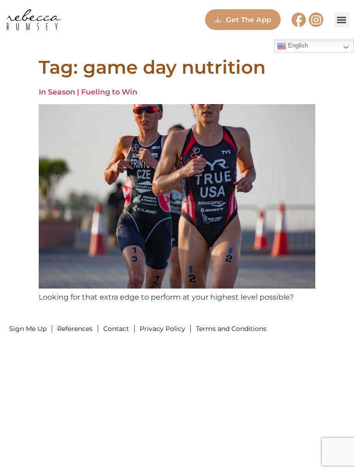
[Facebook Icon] (298, 20)
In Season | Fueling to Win (88, 92)
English (297, 45)
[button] (341, 19)
